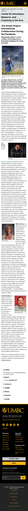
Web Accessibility (14, 502)
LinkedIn (7, 399)
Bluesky (7, 392)
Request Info (14, 458)
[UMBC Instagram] (10, 424)
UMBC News (5, 444)
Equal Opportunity (14, 493)
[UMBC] (7, 3)
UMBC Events (5, 440)
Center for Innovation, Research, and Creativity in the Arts (12, 17)
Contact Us (8, 384)
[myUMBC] (5, 428)
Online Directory (19, 437)
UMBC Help (5, 442)
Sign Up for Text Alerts (19, 453)
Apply (14, 463)
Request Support (19, 441)
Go (23, 477)
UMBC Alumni (5, 435)
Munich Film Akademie (7, 161)
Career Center (6, 437)
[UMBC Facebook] (3, 424)
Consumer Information (14, 506)
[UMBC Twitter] (7, 424)
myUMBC (7, 388)
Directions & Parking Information (11, 420)
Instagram (8, 395)
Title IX (14, 499)
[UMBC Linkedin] (18, 424)
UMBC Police (18, 448)
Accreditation (14, 490)
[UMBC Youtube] (14, 424)
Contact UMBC (19, 439)
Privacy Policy (14, 496)
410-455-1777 (13, 380)
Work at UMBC (6, 449)
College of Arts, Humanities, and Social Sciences (11, 10)
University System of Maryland (17, 487)
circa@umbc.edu (6, 360)
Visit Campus (5, 446)
